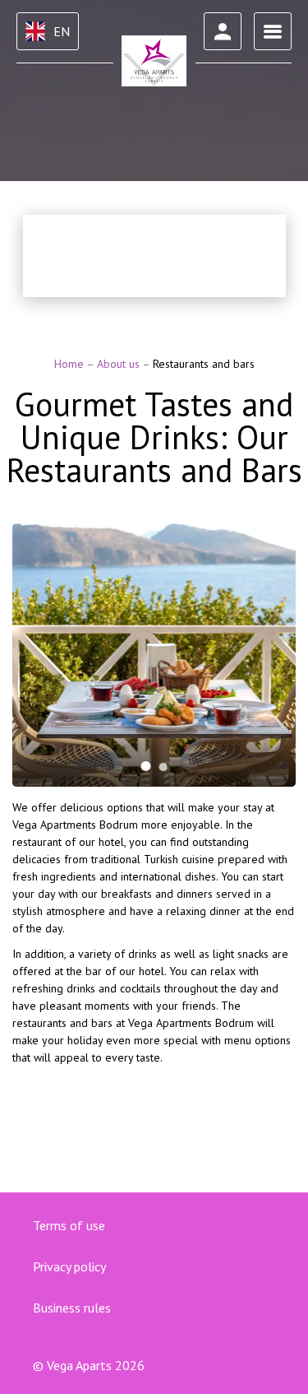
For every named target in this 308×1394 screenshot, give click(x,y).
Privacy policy (69, 1266)
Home (70, 363)
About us (119, 363)
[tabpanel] (154, 655)
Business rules (72, 1307)
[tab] (146, 766)
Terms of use (69, 1225)
